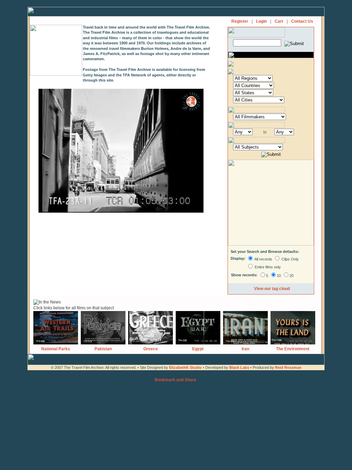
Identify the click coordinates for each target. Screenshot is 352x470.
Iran (245, 348)
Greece (150, 348)
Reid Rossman (288, 367)
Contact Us (302, 21)
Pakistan (103, 348)
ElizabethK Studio (185, 367)
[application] (121, 151)
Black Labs (239, 367)
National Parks (55, 348)
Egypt (198, 348)
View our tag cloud (272, 288)
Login (261, 21)
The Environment (292, 348)
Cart (279, 21)
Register (239, 21)
